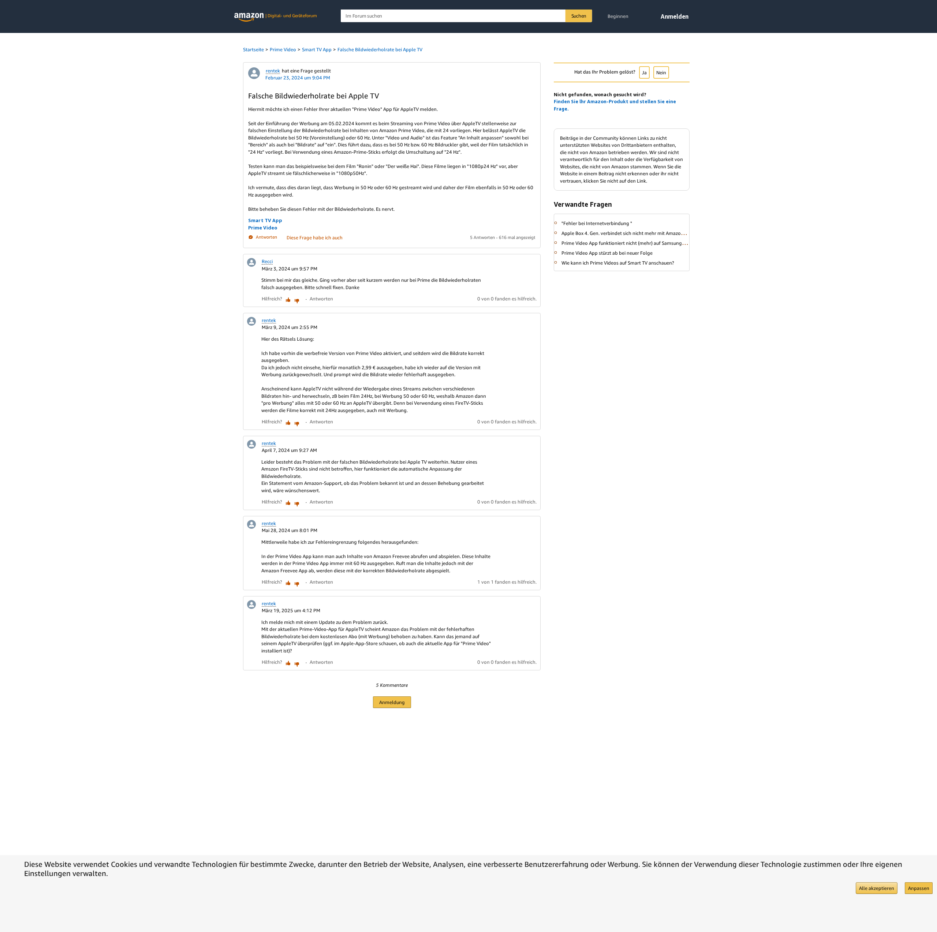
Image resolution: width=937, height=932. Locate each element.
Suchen (579, 16)
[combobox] (466, 16)
